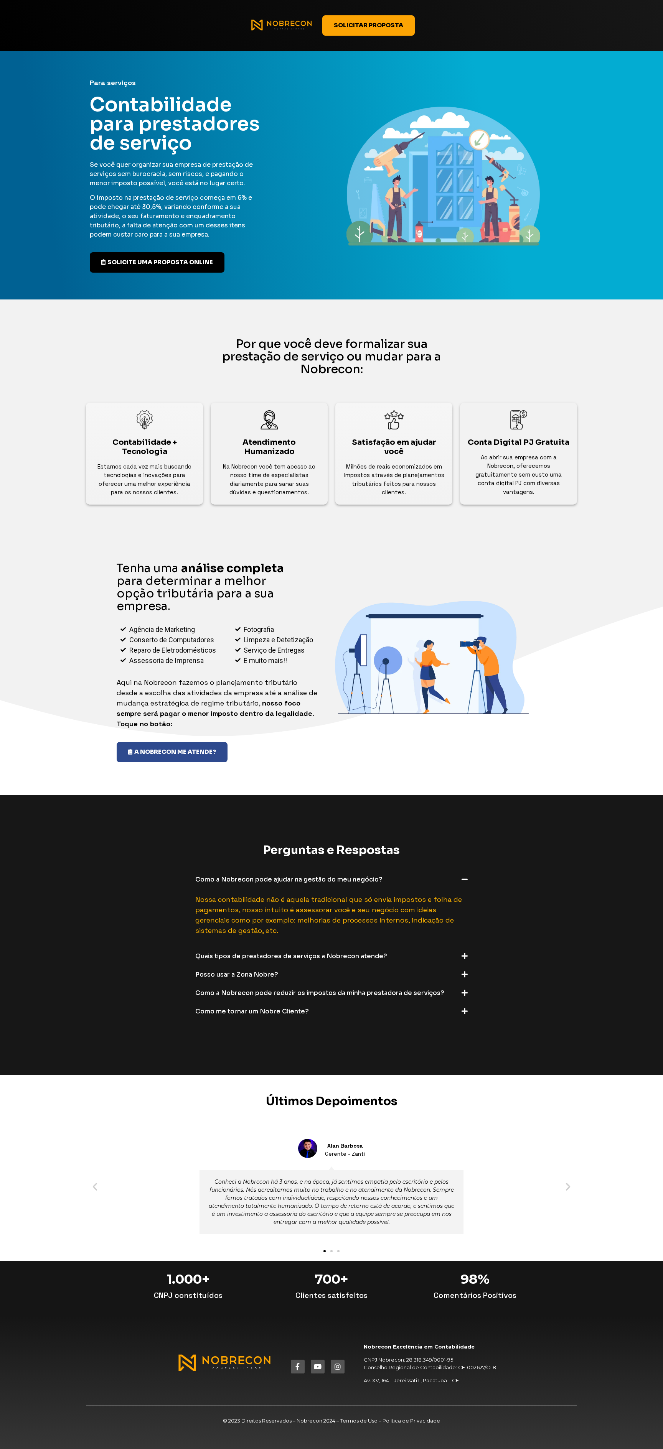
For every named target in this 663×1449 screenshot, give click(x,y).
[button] (331, 879)
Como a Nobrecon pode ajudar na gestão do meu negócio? (289, 879)
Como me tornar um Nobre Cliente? (252, 1011)
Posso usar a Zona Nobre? (236, 974)
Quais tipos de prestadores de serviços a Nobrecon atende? (291, 956)
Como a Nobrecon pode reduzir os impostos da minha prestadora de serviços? (319, 993)
